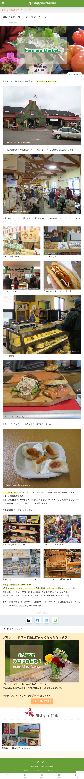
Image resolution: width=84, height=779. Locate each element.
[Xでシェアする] (29, 620)
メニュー (8, 777)
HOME (43, 762)
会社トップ (35, 766)
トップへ (75, 777)
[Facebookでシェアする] (38, 620)
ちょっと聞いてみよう (42, 701)
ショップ (18, 629)
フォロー (42, 777)
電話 (25, 777)
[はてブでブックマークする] (46, 620)
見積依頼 (59, 777)
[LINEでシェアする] (55, 620)
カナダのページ (47, 766)
